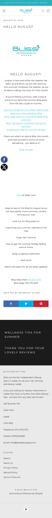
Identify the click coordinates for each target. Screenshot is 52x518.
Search (6, 458)
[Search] (43, 10)
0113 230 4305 (34, 279)
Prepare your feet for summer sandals (26, 129)
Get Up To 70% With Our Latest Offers (26, 3)
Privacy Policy (10, 467)
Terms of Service (11, 477)
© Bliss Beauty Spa (26, 490)
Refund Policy (10, 472)
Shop (19, 195)
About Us (8, 463)
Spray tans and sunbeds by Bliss (26, 113)
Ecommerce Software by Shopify (26, 493)
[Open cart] (48, 10)
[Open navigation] (4, 11)
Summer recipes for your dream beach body (26, 110)
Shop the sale (26, 149)
